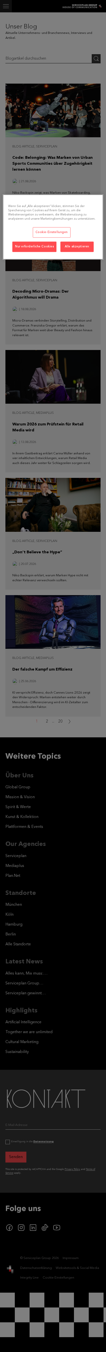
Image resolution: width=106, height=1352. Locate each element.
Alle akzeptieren (77, 246)
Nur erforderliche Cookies (34, 246)
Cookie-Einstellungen (51, 232)
